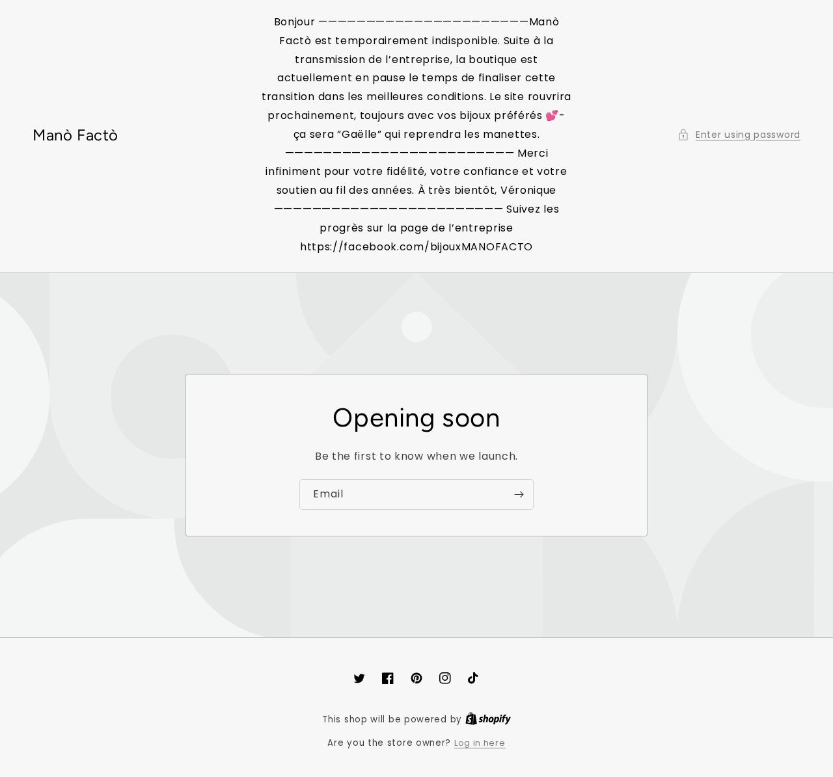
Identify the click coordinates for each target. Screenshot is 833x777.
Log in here (480, 743)
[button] (738, 135)
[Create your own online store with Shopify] (488, 719)
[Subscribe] (518, 494)
